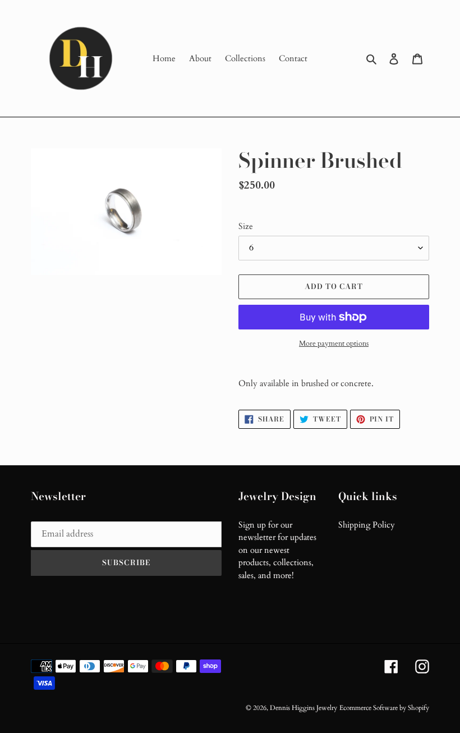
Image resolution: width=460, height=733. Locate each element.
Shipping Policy (366, 524)
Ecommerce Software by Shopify (384, 707)
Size (245, 226)
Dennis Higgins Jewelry (303, 707)
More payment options (334, 343)
